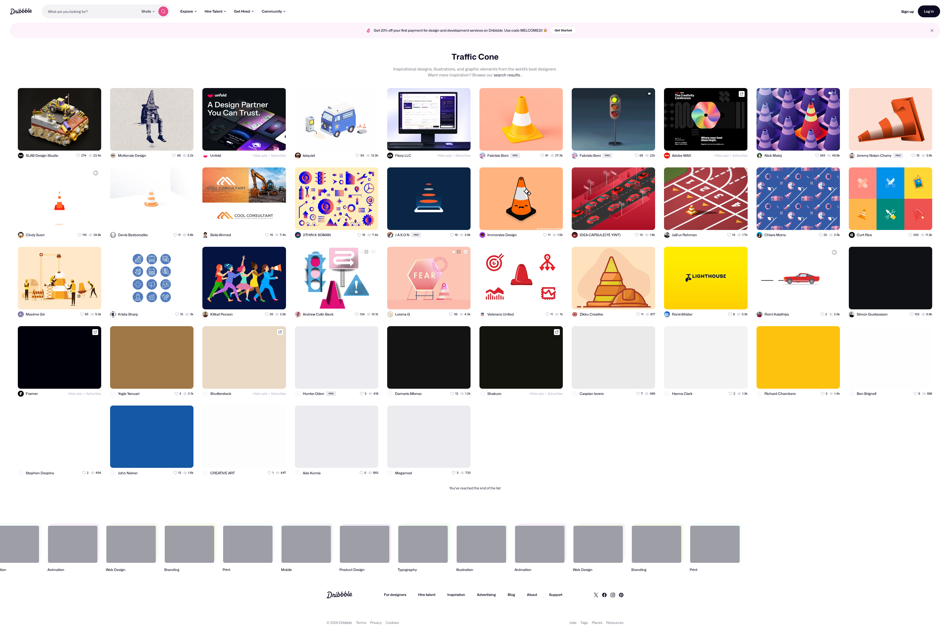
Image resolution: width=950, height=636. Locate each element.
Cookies (392, 622)
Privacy (376, 622)
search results (507, 75)
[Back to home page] (21, 11)
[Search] (163, 11)
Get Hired (242, 11)
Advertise (278, 155)
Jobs (572, 622)
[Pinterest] (621, 594)
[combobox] (90, 11)
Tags (584, 622)
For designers (395, 594)
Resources (614, 622)
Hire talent (426, 594)
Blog (511, 594)
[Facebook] (604, 594)
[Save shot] (83, 142)
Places (597, 622)
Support (555, 594)
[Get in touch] (73, 142)
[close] (932, 30)
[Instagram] (613, 594)
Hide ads (260, 155)
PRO (515, 155)
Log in (929, 11)
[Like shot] (93, 142)
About (532, 594)
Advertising (486, 594)
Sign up (907, 11)
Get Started (563, 30)
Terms (361, 622)
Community (272, 11)
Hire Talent (213, 11)
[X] (596, 594)
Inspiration (456, 594)
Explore (186, 11)
